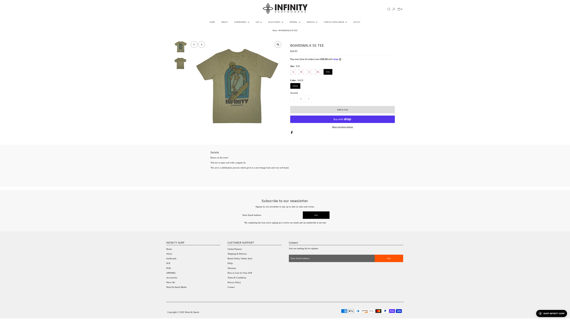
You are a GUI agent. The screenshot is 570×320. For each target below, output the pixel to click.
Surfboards (240, 22)
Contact (231, 287)
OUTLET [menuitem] (356, 22)
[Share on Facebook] (292, 133)
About (169, 254)
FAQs (230, 263)
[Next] (201, 44)
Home (275, 30)
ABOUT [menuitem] (224, 22)
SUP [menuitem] (258, 22)
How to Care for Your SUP (240, 273)
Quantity (294, 93)
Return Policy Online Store (240, 258)
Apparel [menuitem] (294, 22)
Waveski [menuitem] (311, 22)
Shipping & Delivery (237, 254)
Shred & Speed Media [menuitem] (334, 22)
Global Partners (235, 249)
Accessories (171, 277)
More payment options (342, 127)
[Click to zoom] (278, 44)
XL (317, 72)
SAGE (295, 86)
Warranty (232, 268)
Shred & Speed (192, 312)
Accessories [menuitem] (274, 22)
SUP (168, 263)
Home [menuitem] (212, 22)
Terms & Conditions (237, 277)
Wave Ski (170, 282)
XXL (328, 72)
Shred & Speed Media (176, 287)
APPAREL (171, 273)
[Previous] (194, 44)
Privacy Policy (234, 282)
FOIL (168, 268)
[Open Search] (389, 9)
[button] (551, 313)
